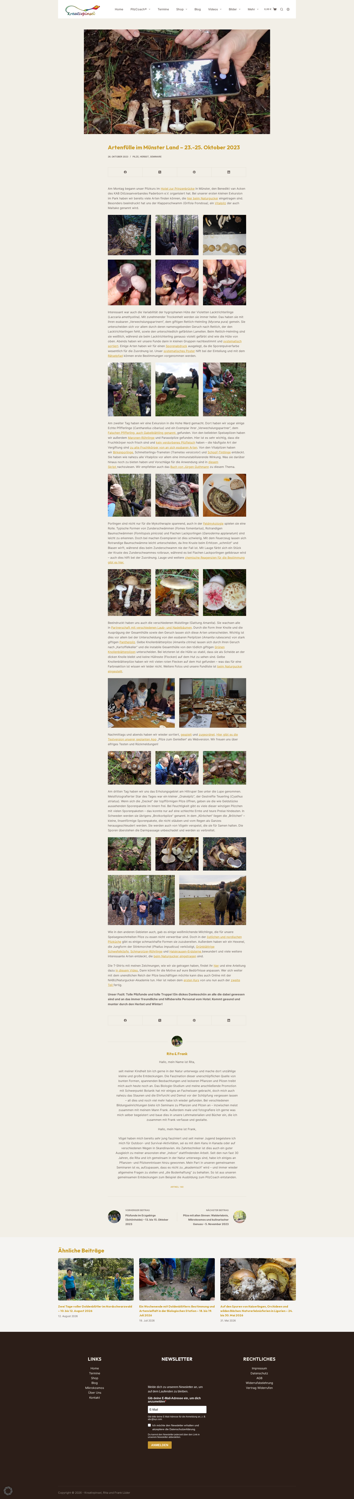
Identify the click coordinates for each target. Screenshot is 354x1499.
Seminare (156, 156)
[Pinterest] (194, 172)
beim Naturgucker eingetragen (175, 956)
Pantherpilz (127, 642)
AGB (259, 1378)
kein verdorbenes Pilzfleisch (175, 442)
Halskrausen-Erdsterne (185, 951)
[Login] (288, 9)
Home (119, 9)
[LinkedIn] (229, 172)
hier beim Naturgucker (202, 198)
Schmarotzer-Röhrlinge (146, 951)
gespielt (186, 734)
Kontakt (94, 1397)
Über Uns (94, 1392)
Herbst (144, 156)
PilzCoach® (139, 9)
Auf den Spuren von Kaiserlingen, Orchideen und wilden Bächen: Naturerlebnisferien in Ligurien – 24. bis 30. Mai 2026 (256, 1311)
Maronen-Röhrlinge (141, 438)
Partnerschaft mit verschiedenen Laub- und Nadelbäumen (151, 627)
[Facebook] (125, 172)
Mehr (251, 9)
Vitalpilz (220, 203)
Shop (180, 9)
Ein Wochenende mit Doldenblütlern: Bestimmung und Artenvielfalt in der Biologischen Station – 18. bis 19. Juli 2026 (177, 1311)
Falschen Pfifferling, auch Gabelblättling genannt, (142, 433)
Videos (213, 9)
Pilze (136, 156)
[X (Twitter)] (160, 172)
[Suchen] (281, 9)
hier (216, 965)
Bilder (233, 9)
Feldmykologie (213, 523)
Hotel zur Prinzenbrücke (178, 188)
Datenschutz (259, 1373)
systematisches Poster (179, 351)
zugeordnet (207, 734)
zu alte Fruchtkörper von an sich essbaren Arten (163, 447)
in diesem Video (127, 970)
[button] (8, 1491)
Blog (198, 9)
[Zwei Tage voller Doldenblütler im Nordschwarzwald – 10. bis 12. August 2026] (96, 1279)
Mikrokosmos (94, 1388)
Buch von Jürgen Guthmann (189, 467)
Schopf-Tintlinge (219, 452)
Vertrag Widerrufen (259, 1388)
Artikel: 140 (177, 1187)
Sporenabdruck (176, 346)
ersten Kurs (191, 980)
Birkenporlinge (123, 452)
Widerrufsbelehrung (259, 1383)
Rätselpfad (115, 356)
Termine (163, 9)
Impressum (259, 1368)
